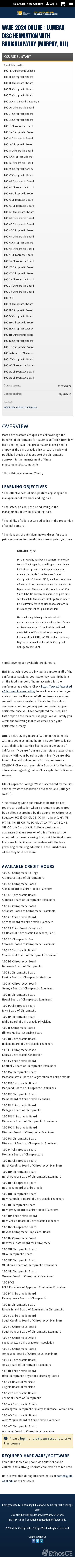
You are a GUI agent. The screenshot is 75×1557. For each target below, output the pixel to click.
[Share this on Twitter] (37, 1542)
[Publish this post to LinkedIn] (41, 1542)
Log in (53, 3)
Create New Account (30, 3)
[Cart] (62, 6)
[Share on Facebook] (33, 1542)
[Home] (37, 11)
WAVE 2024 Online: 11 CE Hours (20, 407)
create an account (46, 1438)
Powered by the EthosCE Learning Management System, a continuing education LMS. (57, 1552)
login (24, 1438)
